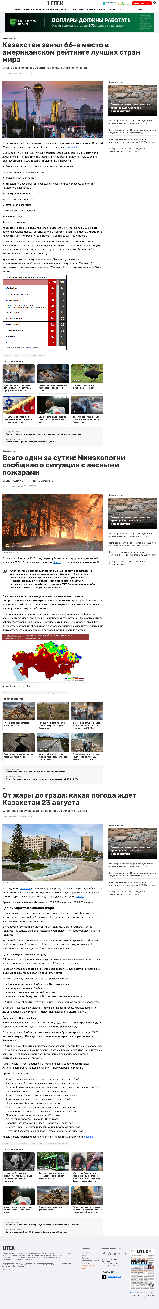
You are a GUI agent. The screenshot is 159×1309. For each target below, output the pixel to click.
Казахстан (8, 355)
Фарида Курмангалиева (12, 486)
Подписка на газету (141, 3)
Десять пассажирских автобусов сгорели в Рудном (30, 442)
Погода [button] (139, 9)
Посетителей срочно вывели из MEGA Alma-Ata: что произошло (35, 772)
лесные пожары (21, 693)
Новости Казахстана (24, 9)
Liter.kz (57, 562)
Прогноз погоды (21, 1143)
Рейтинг (42, 355)
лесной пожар (48, 693)
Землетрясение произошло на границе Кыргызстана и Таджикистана (130, 107)
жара (40, 1143)
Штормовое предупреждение (56, 1143)
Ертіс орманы (63, 693)
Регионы (93, 9)
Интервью (55, 9)
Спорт (75, 9)
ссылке (88, 1136)
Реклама (85, 1255)
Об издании (86, 1253)
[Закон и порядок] (110, 3)
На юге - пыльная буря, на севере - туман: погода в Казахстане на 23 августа (42, 1225)
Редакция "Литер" (10, 73)
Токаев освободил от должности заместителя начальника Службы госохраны (43, 434)
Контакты (85, 1263)
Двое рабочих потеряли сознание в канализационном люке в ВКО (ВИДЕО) (42, 779)
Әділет (102, 9)
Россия (17, 355)
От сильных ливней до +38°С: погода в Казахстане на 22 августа (36, 1232)
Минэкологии (35, 693)
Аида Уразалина (9, 816)
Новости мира (42, 9)
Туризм (33, 355)
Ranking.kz (72, 147)
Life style (66, 9)
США (25, 355)
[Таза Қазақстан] (125, 3)
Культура (83, 9)
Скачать (133, 1293)
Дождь (32, 1143)
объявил (25, 888)
